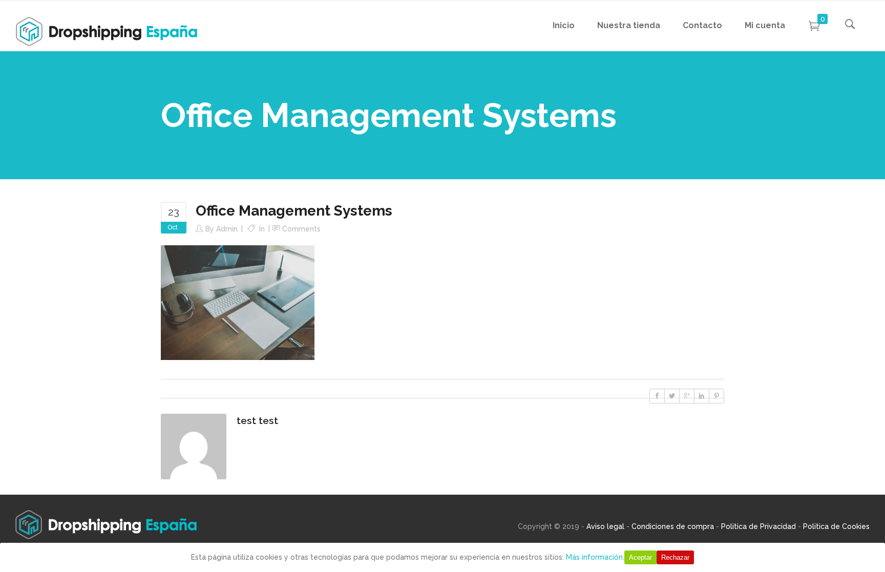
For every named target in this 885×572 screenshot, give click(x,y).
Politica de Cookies (836, 526)
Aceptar (640, 557)
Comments (301, 229)
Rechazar (675, 557)
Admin (227, 229)
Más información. (595, 557)
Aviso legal (605, 526)
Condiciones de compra (672, 526)
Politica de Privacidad (758, 526)
